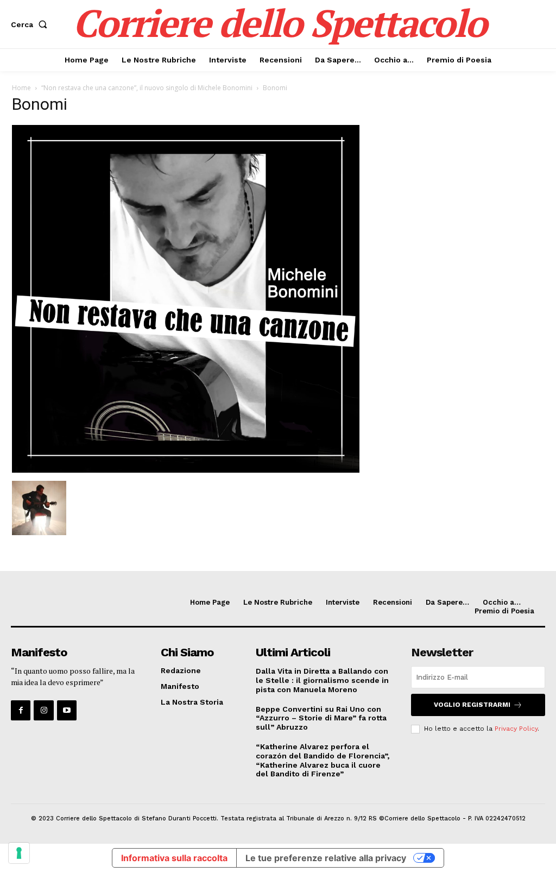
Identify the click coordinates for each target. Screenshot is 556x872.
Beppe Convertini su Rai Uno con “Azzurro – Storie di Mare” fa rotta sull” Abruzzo (321, 718)
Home (21, 87)
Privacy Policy (516, 728)
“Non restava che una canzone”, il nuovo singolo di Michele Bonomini (146, 87)
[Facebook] (20, 710)
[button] (31, 24)
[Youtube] (67, 710)
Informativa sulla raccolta (174, 857)
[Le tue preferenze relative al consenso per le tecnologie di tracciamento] (19, 853)
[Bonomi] (185, 469)
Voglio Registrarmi (472, 704)
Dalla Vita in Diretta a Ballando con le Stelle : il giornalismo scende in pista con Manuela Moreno (322, 680)
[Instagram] (43, 710)
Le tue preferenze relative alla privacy (325, 857)
